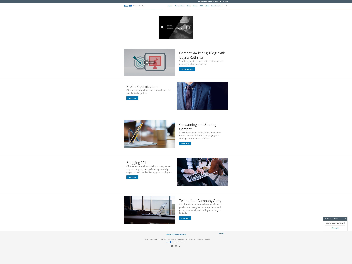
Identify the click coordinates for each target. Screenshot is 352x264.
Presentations (179, 6)
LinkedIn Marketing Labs (205, 1)
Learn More (132, 98)
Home (170, 6)
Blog (226, 1)
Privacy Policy (162, 239)
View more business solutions (176, 234)
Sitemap (207, 239)
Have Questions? (332, 219)
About (146, 239)
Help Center (218, 1)
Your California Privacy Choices (176, 239)
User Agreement (190, 239)
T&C (201, 6)
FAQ (207, 6)
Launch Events (216, 6)
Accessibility (200, 239)
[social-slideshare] (176, 246)
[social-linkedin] (172, 246)
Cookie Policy (153, 239)
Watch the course (187, 69)
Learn (195, 6)
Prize (188, 6)
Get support (335, 228)
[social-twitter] (180, 246)
